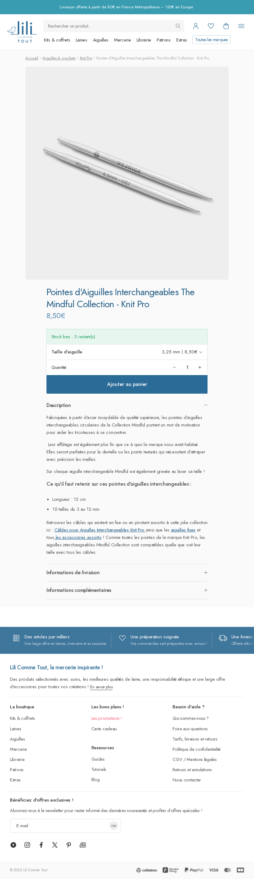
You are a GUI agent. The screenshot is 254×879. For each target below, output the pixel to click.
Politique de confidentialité (197, 749)
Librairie (144, 40)
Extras (181, 40)
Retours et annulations (192, 769)
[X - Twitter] (54, 845)
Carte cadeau (104, 728)
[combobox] (113, 26)
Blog (95, 779)
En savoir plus (101, 687)
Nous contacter (187, 779)
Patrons (164, 40)
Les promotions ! (106, 718)
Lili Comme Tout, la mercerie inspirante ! (56, 667)
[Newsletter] (82, 845)
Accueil (31, 58)
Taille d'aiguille (66, 351)
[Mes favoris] (211, 26)
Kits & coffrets (57, 40)
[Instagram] (27, 845)
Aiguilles (100, 40)
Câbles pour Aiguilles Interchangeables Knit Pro (100, 530)
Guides (98, 759)
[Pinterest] (68, 845)
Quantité (58, 367)
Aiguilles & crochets (58, 58)
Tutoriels (98, 769)
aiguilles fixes (183, 530)
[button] (226, 26)
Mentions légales (201, 759)
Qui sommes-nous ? (191, 718)
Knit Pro (86, 58)
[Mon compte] (196, 26)
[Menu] (241, 26)
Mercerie (122, 40)
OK (113, 825)
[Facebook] (41, 845)
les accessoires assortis (78, 537)
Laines (81, 40)
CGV (177, 759)
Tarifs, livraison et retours (195, 739)
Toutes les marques (211, 40)
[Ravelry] (13, 845)
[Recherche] (178, 26)
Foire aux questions (190, 728)
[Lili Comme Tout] (21, 32)
